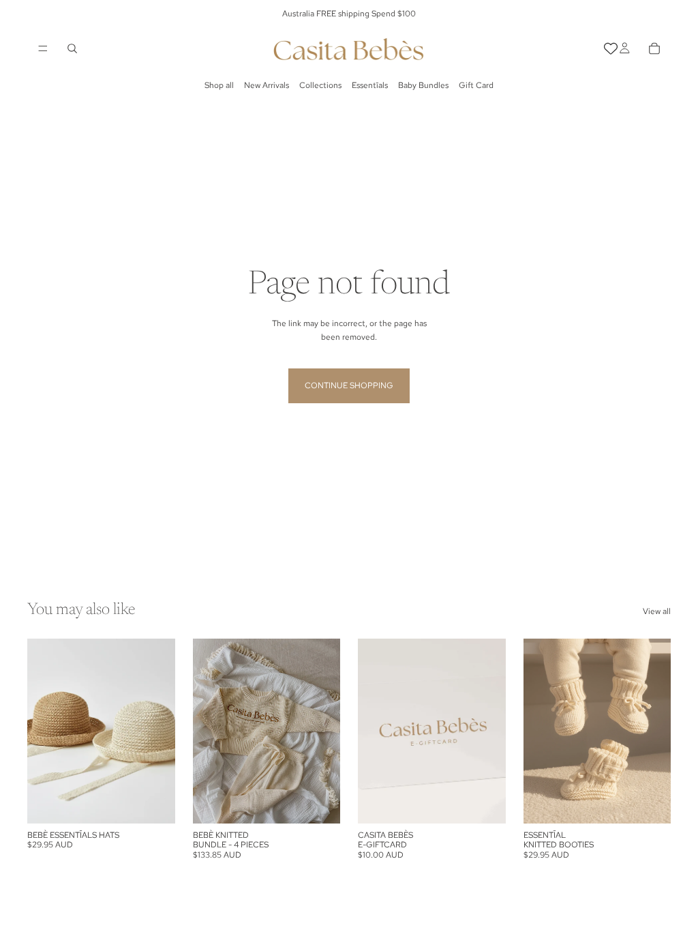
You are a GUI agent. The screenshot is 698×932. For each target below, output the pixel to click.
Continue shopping (349, 385)
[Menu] (43, 48)
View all (657, 611)
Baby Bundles (423, 85)
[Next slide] (160, 731)
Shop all (219, 85)
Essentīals (370, 85)
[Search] (72, 48)
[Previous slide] (42, 731)
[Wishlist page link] (611, 48)
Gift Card (476, 85)
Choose (165, 802)
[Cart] (654, 48)
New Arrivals (266, 85)
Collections (320, 85)
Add (661, 802)
